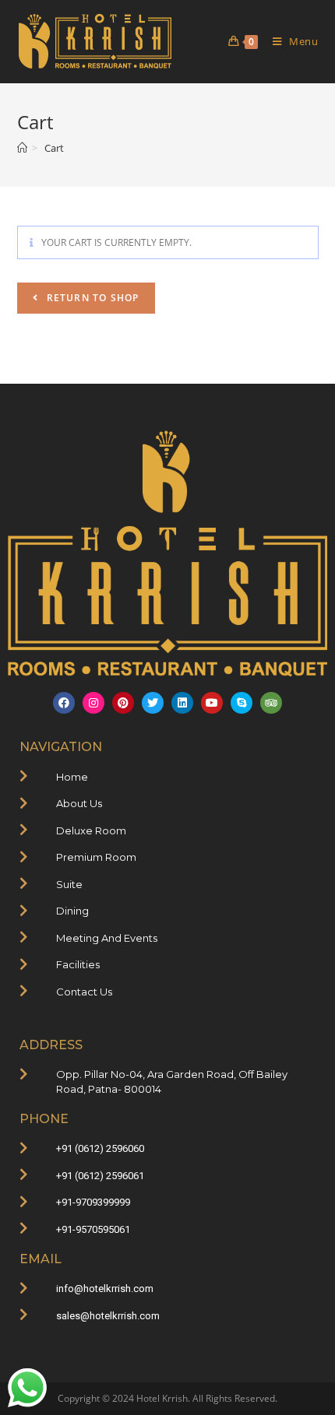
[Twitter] (153, 703)
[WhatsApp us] (27, 1387)
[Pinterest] (123, 703)
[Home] (22, 148)
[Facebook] (64, 703)
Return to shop (91, 297)
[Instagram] (93, 703)
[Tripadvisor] (271, 703)
